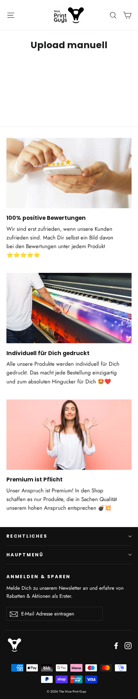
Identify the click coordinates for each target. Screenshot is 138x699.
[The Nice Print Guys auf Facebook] (116, 645)
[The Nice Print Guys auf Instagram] (128, 645)
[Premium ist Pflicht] (69, 434)
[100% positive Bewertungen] (69, 173)
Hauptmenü (25, 554)
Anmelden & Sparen (38, 576)
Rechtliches (26, 536)
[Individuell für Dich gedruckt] (69, 308)
